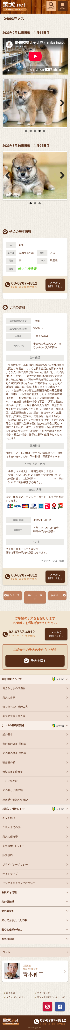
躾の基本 (8, 734)
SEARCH (51, 8)
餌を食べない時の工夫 (15, 706)
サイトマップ (10, 874)
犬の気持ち (8, 911)
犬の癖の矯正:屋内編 (14, 753)
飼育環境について (33, 679)
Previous (9, 103)
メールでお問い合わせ (55, 284)
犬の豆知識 (8, 901)
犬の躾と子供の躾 (13, 790)
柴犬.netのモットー (13, 846)
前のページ (12, 595)
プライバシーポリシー (15, 864)
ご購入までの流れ (13, 827)
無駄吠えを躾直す (13, 771)
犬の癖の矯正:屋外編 (14, 744)
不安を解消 (9, 818)
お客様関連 (8, 939)
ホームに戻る (36, 597)
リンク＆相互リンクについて (19, 883)
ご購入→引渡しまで (33, 809)
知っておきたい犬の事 (14, 920)
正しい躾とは (10, 781)
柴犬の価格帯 (10, 836)
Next (61, 103)
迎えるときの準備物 (14, 688)
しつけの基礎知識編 (33, 725)
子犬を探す (38, 660)
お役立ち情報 (9, 892)
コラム (6, 952)
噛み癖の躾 (9, 762)
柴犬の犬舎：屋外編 (14, 716)
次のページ (57, 595)
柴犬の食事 (9, 697)
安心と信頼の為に (12, 929)
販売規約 (8, 855)
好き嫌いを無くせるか (15, 799)
